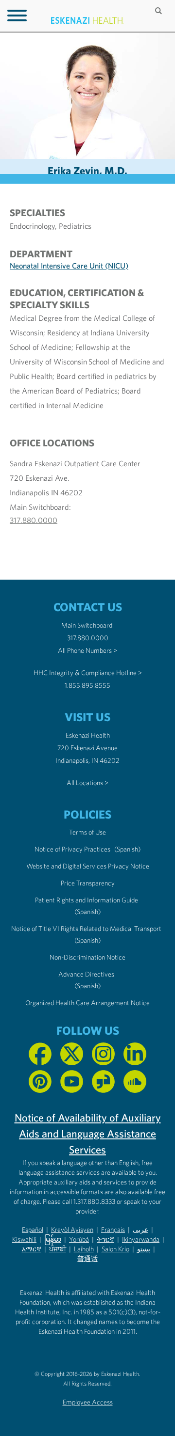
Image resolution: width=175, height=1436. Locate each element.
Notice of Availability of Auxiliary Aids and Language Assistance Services (88, 1133)
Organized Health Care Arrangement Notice (87, 1002)
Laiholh (84, 1249)
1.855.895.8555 (87, 685)
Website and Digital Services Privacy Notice (87, 866)
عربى (140, 1229)
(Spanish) (127, 849)
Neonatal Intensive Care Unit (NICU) (69, 265)
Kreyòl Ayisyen (72, 1229)
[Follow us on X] (71, 1053)
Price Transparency (88, 883)
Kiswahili (24, 1239)
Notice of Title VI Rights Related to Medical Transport (86, 928)
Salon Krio (115, 1249)
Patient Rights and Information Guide (86, 900)
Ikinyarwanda (140, 1239)
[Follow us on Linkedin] (134, 1053)
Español (32, 1229)
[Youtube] (71, 1081)
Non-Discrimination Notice (87, 957)
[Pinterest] (40, 1081)
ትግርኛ (105, 1239)
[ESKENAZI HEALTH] (87, 20)
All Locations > (87, 782)
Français (113, 1229)
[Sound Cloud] (134, 1081)
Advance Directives (86, 974)
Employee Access (88, 1402)
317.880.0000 (33, 520)
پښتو (143, 1249)
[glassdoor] (103, 1081)
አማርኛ (31, 1249)
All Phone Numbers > (87, 650)
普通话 (87, 1258)
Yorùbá (79, 1239)
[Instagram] (103, 1053)
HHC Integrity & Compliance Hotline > (88, 672)
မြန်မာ (52, 1239)
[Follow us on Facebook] (40, 1053)
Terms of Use (87, 832)
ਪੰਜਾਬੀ (57, 1249)
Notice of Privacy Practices (72, 849)
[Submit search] (159, 10)
